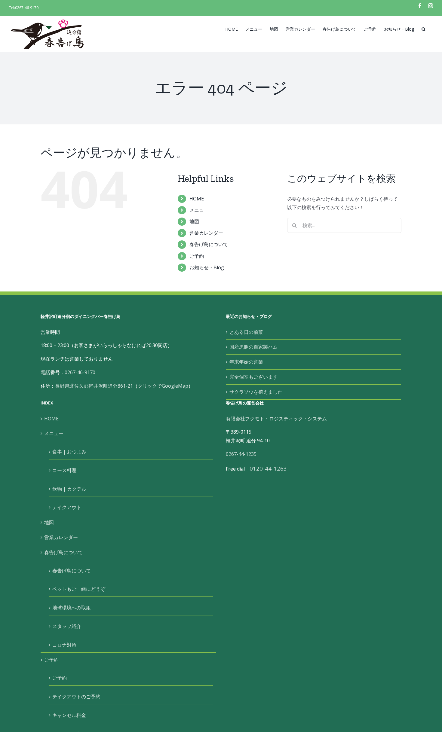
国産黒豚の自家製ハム (253, 346)
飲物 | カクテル (69, 489)
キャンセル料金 (69, 715)
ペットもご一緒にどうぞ (78, 589)
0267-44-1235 (241, 454)
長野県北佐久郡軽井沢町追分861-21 (94, 386)
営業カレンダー (206, 233)
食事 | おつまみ (69, 451)
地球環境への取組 (71, 607)
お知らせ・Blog (206, 267)
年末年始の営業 (246, 361)
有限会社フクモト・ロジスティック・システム (276, 418)
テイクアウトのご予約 (76, 696)
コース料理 (64, 470)
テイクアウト (66, 507)
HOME (196, 198)
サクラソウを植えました (255, 392)
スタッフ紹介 (66, 626)
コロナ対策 (64, 645)
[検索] (423, 28)
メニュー (199, 210)
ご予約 (196, 256)
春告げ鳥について (208, 244)
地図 (194, 221)
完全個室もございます (253, 377)
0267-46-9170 (26, 7)
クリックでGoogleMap (163, 386)
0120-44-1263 (268, 468)
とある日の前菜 (246, 332)
